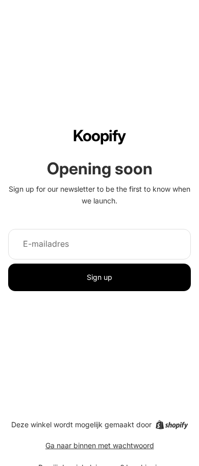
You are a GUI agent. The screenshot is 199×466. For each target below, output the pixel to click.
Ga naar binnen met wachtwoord (99, 445)
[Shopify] (172, 424)
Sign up (99, 277)
